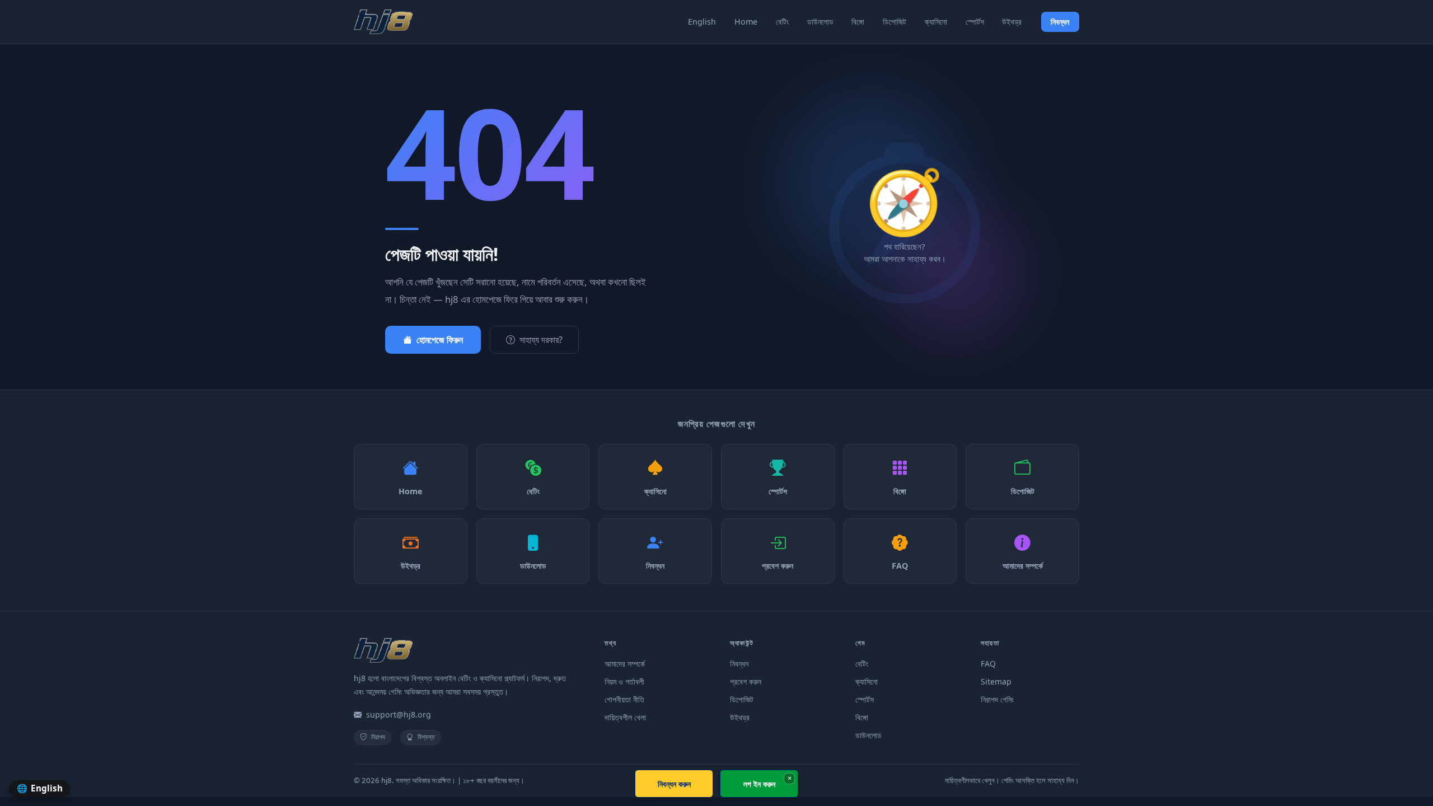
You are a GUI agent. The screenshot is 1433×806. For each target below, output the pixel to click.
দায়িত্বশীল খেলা (625, 717)
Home (745, 21)
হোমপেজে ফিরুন (439, 340)
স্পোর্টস (975, 21)
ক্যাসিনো (936, 21)
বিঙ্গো (857, 21)
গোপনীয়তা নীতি (624, 699)
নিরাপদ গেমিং (997, 699)
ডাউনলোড (820, 21)
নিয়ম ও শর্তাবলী (624, 681)
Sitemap (996, 681)
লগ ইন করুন (759, 784)
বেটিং (782, 21)
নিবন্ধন (1060, 21)
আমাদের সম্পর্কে (625, 663)
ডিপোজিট (894, 21)
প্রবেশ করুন (745, 681)
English (702, 21)
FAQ (988, 663)
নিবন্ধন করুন (674, 784)
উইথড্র (1012, 21)
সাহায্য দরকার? (541, 340)
